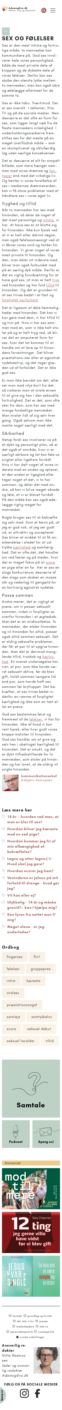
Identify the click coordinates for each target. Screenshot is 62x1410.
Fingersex (14, 957)
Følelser (13, 969)
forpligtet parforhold (20, 300)
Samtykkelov (41, 1017)
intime (48, 220)
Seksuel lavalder (21, 1041)
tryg (55, 280)
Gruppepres (41, 969)
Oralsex (13, 993)
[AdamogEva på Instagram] (24, 1397)
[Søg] (43, 10)
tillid (50, 285)
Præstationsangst (22, 1005)
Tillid (50, 1041)
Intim (11, 981)
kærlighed (21, 547)
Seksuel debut (39, 1029)
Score (11, 1029)
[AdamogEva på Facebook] (37, 1397)
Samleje (13, 1017)
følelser (35, 719)
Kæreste (33, 981)
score (50, 562)
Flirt (37, 957)
